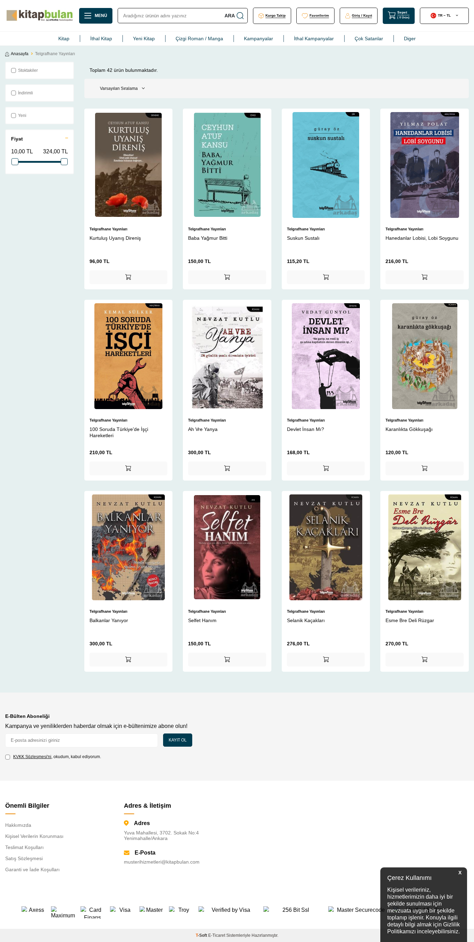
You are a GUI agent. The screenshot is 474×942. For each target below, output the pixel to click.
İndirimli (25, 93)
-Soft (202, 935)
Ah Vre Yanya (203, 429)
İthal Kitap (101, 38)
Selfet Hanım (202, 620)
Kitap (63, 38)
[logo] (39, 15)
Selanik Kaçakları (306, 620)
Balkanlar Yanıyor (109, 620)
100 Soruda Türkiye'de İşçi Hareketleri (119, 432)
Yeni (22, 115)
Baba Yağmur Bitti (207, 238)
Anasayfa (19, 53)
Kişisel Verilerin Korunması (34, 836)
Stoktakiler (28, 70)
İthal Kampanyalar (314, 38)
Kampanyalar (258, 38)
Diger (410, 38)
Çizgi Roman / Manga (199, 38)
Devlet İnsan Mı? (305, 429)
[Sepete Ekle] (129, 277)
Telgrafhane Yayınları (108, 229)
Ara (230, 15)
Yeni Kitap (144, 38)
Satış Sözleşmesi (24, 858)
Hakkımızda (18, 825)
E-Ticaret (216, 935)
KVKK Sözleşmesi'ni (32, 756)
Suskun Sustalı (303, 238)
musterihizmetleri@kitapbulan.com (162, 862)
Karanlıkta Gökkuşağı (409, 429)
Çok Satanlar (369, 38)
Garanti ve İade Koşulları (32, 869)
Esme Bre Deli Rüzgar (410, 620)
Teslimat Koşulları (24, 847)
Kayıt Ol (178, 740)
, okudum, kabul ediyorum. (57, 756)
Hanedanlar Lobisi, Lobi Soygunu (422, 238)
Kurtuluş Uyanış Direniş (115, 238)
